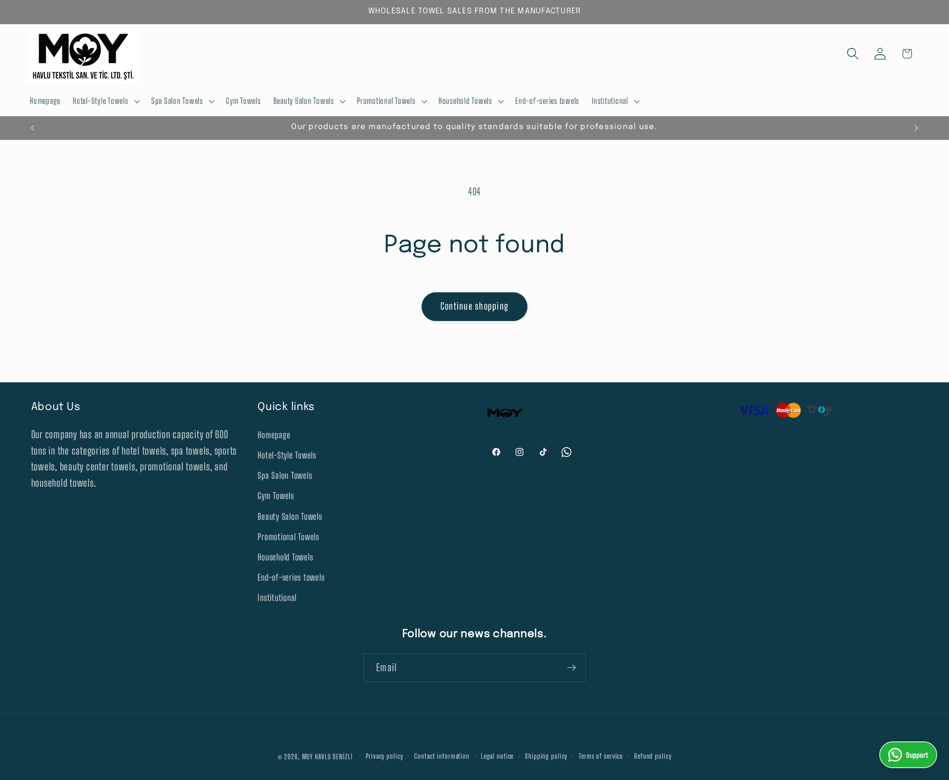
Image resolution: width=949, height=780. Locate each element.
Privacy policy (384, 756)
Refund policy (652, 756)
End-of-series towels (291, 577)
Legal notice (497, 756)
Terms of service (601, 756)
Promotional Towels (288, 537)
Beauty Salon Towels (290, 516)
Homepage (274, 435)
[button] (106, 101)
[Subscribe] (571, 667)
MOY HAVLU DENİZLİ (327, 756)
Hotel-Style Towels (287, 455)
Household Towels (285, 557)
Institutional (277, 598)
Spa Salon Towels (285, 475)
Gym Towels (276, 496)
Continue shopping (474, 306)
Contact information (442, 756)
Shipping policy (546, 756)
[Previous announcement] (32, 128)
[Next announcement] (916, 128)
